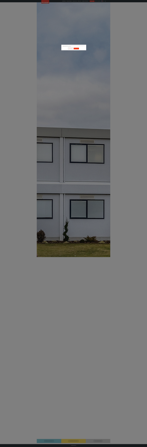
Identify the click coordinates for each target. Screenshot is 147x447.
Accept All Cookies (76, 48)
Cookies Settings (71, 48)
